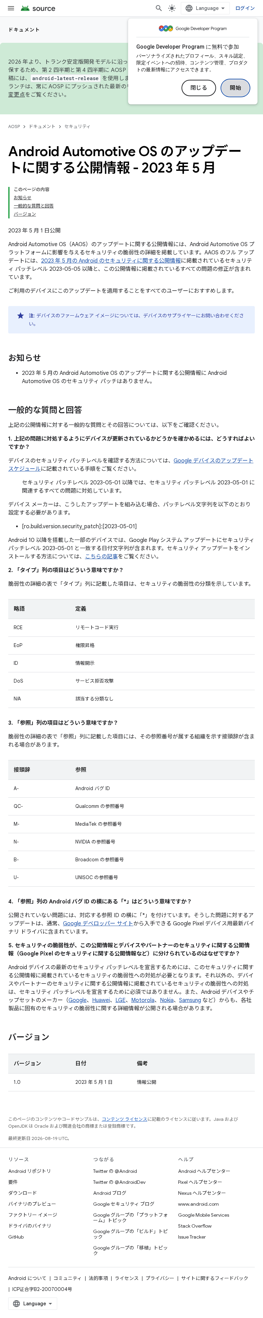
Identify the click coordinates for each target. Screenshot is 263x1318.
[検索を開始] (159, 8)
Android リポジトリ (29, 1171)
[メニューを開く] (11, 8)
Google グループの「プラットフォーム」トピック (130, 1218)
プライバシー (160, 1278)
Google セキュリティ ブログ (123, 1204)
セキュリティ (77, 126)
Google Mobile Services (203, 1215)
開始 (235, 88)
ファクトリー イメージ (32, 1215)
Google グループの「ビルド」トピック (130, 1234)
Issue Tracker (192, 1237)
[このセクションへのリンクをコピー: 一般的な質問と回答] (89, 411)
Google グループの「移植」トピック (130, 1250)
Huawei (101, 1000)
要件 (13, 1182)
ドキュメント (24, 30)
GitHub (16, 1237)
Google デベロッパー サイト (98, 923)
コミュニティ (67, 1278)
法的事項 (98, 1278)
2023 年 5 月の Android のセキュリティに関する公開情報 (111, 260)
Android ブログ (109, 1193)
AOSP (14, 126)
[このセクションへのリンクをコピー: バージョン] (56, 1038)
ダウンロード (22, 1193)
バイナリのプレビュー (32, 1204)
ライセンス (127, 1278)
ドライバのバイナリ (29, 1226)
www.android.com (198, 1204)
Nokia (167, 1000)
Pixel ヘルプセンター (200, 1182)
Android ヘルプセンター (204, 1171)
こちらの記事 (101, 556)
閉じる (199, 88)
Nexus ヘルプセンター (202, 1193)
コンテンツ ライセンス (124, 1119)
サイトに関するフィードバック (214, 1278)
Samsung (190, 1000)
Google (77, 1000)
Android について (27, 1278)
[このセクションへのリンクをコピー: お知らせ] (48, 359)
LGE (120, 1000)
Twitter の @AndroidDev (119, 1182)
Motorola (142, 1000)
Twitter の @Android (115, 1171)
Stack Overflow (195, 1226)
